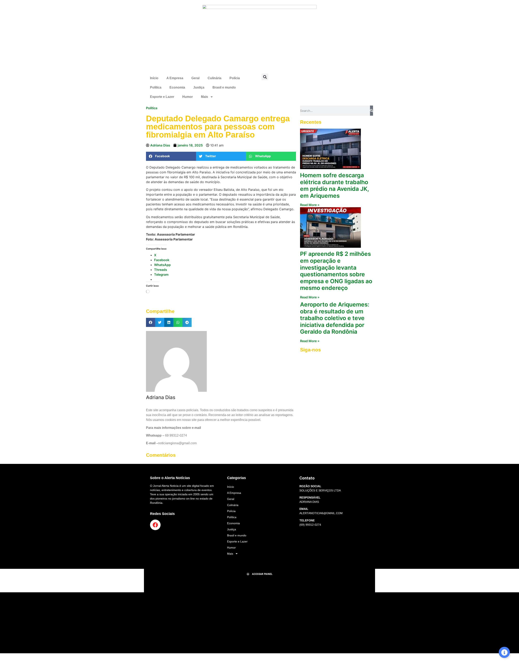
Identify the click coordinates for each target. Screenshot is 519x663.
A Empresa (174, 78)
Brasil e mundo (224, 87)
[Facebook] (155, 525)
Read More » (310, 205)
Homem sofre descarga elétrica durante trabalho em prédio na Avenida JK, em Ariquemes (334, 185)
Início (154, 78)
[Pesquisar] (371, 111)
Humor (187, 96)
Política (155, 87)
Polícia (234, 78)
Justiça (198, 87)
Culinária (214, 78)
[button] (265, 77)
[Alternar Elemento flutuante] (504, 652)
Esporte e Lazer (162, 96)
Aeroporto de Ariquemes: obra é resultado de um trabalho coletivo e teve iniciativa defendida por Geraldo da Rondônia (334, 318)
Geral (195, 78)
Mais (204, 96)
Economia (177, 87)
